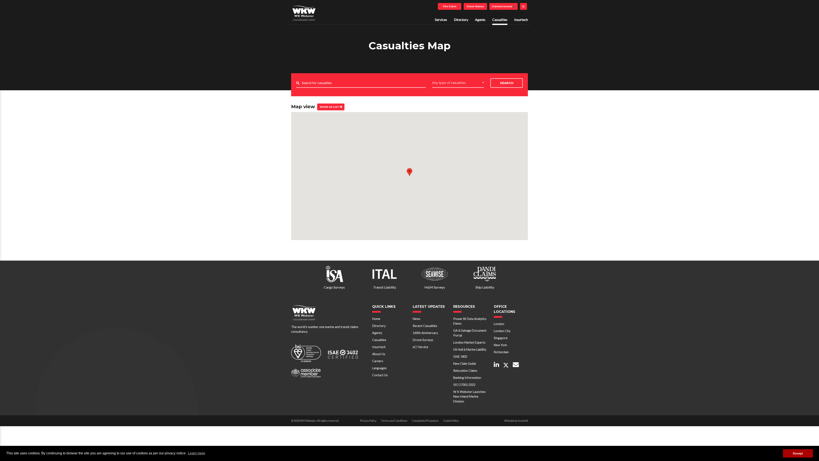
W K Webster (304, 13)
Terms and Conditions (394, 420)
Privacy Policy (368, 420)
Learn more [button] (196, 453)
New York (500, 345)
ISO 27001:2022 (464, 385)
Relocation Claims (465, 370)
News (416, 319)
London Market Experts (469, 342)
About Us (378, 354)
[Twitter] (506, 365)
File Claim (449, 6)
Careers (377, 361)
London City (502, 331)
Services (441, 20)
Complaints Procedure (425, 420)
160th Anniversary (425, 333)
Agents (480, 20)
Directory (461, 20)
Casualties (499, 20)
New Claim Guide (464, 363)
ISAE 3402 (460, 356)
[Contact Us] (516, 365)
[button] (409, 172)
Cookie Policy (451, 420)
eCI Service (420, 347)
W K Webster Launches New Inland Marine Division (469, 396)
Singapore (501, 338)
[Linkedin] (496, 365)
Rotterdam (501, 352)
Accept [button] (798, 453)
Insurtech (521, 20)
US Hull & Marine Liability (469, 349)
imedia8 (523, 420)
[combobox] (458, 83)
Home (376, 319)
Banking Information (467, 377)
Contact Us (380, 375)
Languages (379, 368)
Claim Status (475, 6)
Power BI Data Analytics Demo (469, 321)
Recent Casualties (425, 326)
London (499, 324)
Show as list (330, 106)
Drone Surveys (423, 340)
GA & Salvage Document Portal (469, 333)
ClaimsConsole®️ (503, 6)
